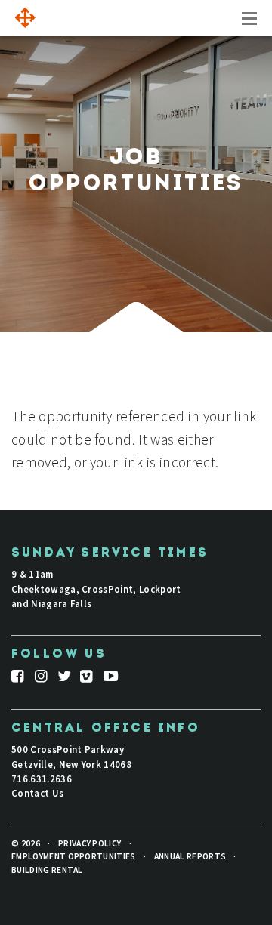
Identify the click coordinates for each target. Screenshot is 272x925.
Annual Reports (190, 856)
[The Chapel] (23, 18)
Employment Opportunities (73, 856)
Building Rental (47, 870)
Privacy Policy (89, 843)
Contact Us (37, 793)
